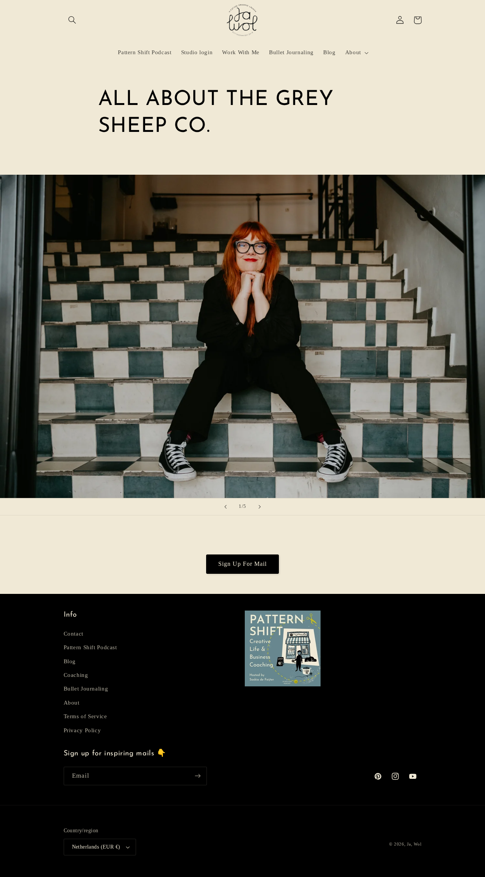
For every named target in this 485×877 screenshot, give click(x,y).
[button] (72, 20)
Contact (73, 634)
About (72, 703)
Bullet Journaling (86, 689)
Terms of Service (85, 716)
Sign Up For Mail (242, 564)
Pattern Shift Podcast (90, 647)
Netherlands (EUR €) (96, 847)
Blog (70, 661)
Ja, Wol (414, 844)
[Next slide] (259, 506)
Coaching (76, 675)
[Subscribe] (197, 776)
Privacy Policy (82, 730)
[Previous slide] (225, 506)
